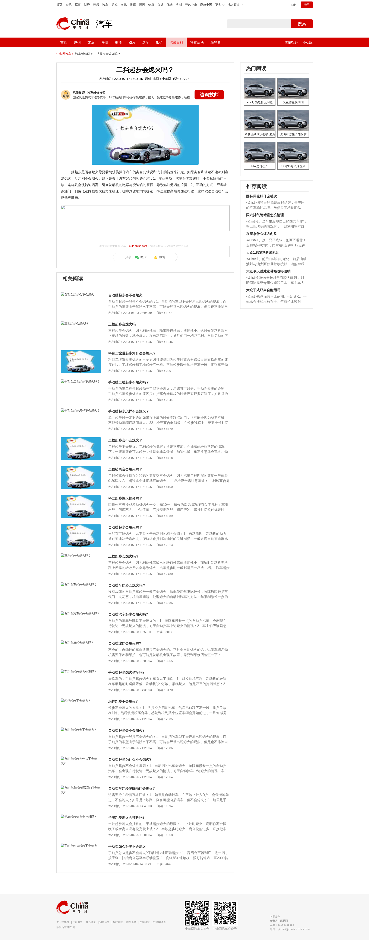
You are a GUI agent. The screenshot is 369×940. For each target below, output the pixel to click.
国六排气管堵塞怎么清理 (265, 215)
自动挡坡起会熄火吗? (124, 643)
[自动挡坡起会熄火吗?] (81, 642)
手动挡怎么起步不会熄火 (127, 846)
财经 (87, 4)
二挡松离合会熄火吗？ (125, 469)
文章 (91, 42)
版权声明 (118, 922)
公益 (160, 4)
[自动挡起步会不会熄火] (81, 294)
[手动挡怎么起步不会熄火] (81, 845)
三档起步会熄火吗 (122, 324)
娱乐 (96, 4)
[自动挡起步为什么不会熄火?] (81, 758)
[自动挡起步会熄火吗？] (81, 526)
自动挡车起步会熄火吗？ (127, 585)
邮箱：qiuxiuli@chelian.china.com (290, 929)
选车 (145, 42)
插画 (142, 4)
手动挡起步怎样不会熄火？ (128, 411)
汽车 (105, 4)
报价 (159, 42)
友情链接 (145, 922)
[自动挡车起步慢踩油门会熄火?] (81, 787)
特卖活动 (197, 42)
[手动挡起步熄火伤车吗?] (81, 671)
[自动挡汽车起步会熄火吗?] (81, 613)
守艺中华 (191, 4)
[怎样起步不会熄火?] (81, 700)
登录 (306, 4)
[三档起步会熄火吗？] (81, 555)
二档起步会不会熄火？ (125, 440)
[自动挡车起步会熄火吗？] (81, 584)
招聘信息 (104, 922)
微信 (143, 257)
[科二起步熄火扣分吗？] (81, 497)
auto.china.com (138, 245)
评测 (104, 42)
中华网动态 (159, 922)
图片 (132, 42)
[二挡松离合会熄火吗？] (81, 468)
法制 (179, 4)
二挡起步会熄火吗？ (107, 53)
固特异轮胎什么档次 (261, 196)
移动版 (307, 42)
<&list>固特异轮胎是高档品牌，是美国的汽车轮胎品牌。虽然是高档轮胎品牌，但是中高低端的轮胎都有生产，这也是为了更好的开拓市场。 (275, 205)
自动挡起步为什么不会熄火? (129, 759)
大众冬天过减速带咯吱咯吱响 (268, 271)
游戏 (114, 4)
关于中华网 (62, 922)
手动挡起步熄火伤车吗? (126, 672)
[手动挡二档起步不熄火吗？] (81, 381)
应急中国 (206, 4)
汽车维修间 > (84, 53)
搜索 (302, 23)
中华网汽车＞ (65, 53)
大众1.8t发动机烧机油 (262, 252)
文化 (124, 4)
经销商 (216, 42)
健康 (151, 4)
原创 (77, 42)
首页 (59, 4)
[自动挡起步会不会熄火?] (81, 729)
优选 (170, 4)
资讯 (69, 4)
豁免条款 (131, 922)
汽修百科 (176, 42)
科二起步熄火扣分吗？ (125, 498)
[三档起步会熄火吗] (81, 323)
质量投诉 (291, 42)
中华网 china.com (74, 23)
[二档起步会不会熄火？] (81, 439)
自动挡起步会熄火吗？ (125, 527)
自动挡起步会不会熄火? (126, 730)
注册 (293, 4)
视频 (118, 42)
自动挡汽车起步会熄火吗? (128, 614)
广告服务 (77, 922)
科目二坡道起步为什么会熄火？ (132, 353)
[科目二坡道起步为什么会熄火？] (81, 352)
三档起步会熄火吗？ (123, 556)
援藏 (133, 4)
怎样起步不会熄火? (123, 701)
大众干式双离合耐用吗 (263, 290)
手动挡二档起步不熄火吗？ (128, 382)
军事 (78, 4)
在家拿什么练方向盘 (261, 234)
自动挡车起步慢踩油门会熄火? (131, 788)
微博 (162, 257)
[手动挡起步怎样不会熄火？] (81, 410)
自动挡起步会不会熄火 (125, 295)
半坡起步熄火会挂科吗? (126, 817)
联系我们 (91, 922)
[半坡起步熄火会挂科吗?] (81, 816)
